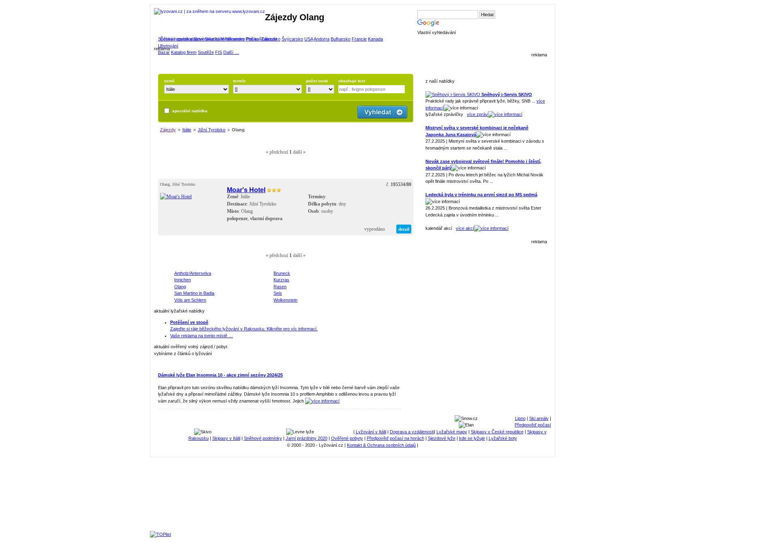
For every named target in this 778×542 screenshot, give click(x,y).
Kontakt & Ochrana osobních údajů (381, 445)
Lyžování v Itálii (371, 431)
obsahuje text (351, 81)
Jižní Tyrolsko (211, 129)
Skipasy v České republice (497, 431)
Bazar (164, 52)
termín (239, 81)
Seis (278, 293)
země (169, 81)
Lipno (520, 418)
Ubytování (168, 45)
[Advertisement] (486, 326)
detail (403, 229)
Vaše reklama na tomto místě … (201, 335)
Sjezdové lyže (441, 438)
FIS (218, 52)
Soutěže (206, 52)
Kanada (375, 38)
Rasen (280, 286)
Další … (231, 52)
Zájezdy (168, 129)
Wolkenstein (285, 300)
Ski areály (539, 418)
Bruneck (282, 273)
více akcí (465, 228)
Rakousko (270, 38)
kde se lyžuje (472, 438)
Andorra (321, 38)
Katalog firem (184, 52)
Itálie (219, 38)
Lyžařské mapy (451, 431)
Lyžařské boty (503, 438)
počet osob (317, 81)
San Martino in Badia (194, 293)
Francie (359, 38)
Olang (180, 286)
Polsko (252, 38)
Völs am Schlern (190, 300)
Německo (234, 38)
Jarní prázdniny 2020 (306, 438)
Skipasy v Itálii (226, 438)
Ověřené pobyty (347, 438)
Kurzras (281, 279)
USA (308, 38)
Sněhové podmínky (263, 438)
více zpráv (477, 114)
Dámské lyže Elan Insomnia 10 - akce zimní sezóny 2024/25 (220, 375)
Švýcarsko (292, 38)
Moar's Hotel (246, 189)
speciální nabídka (189, 111)
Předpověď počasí (533, 424)
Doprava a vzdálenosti (412, 431)
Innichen (182, 279)
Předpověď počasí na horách (395, 438)
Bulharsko (341, 38)
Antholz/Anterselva (192, 273)
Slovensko (203, 38)
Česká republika (176, 38)
